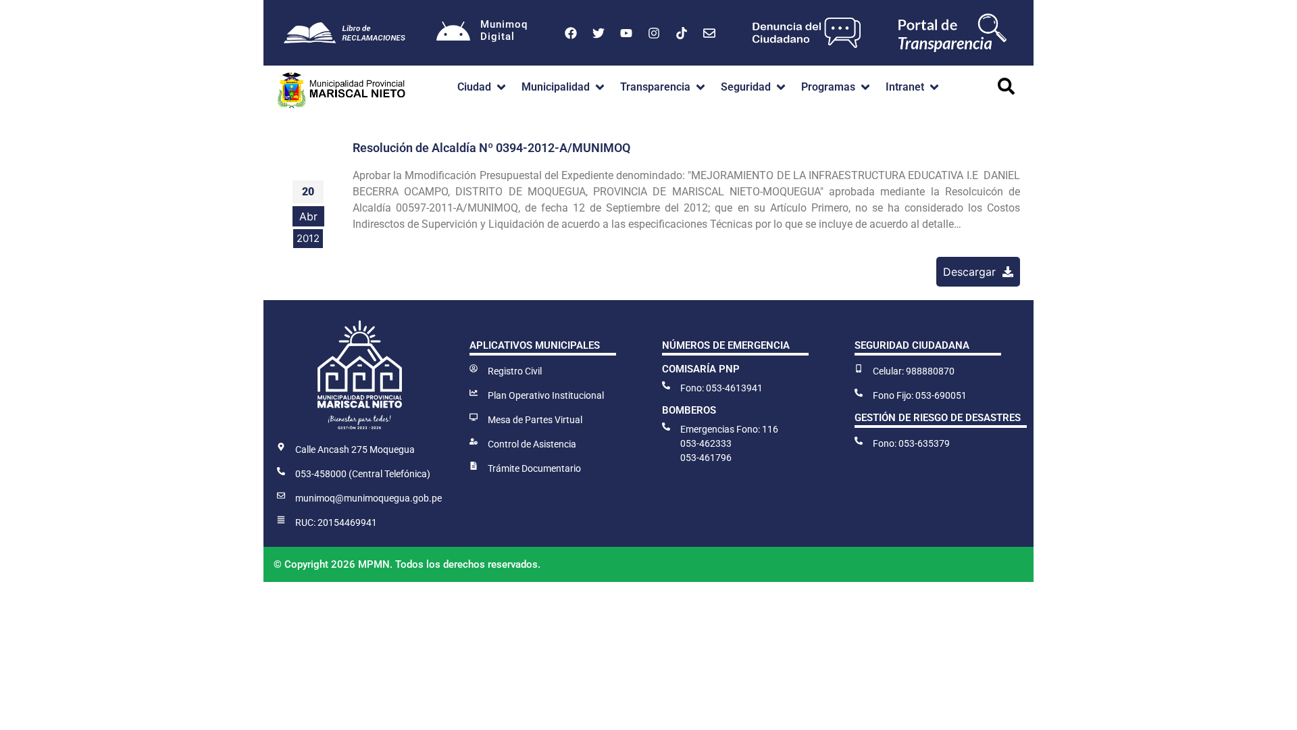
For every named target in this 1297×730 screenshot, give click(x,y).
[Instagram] (654, 33)
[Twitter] (598, 33)
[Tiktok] (681, 33)
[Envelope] (709, 33)
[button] (483, 87)
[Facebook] (571, 33)
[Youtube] (626, 33)
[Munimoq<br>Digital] (453, 33)
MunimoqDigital (504, 30)
